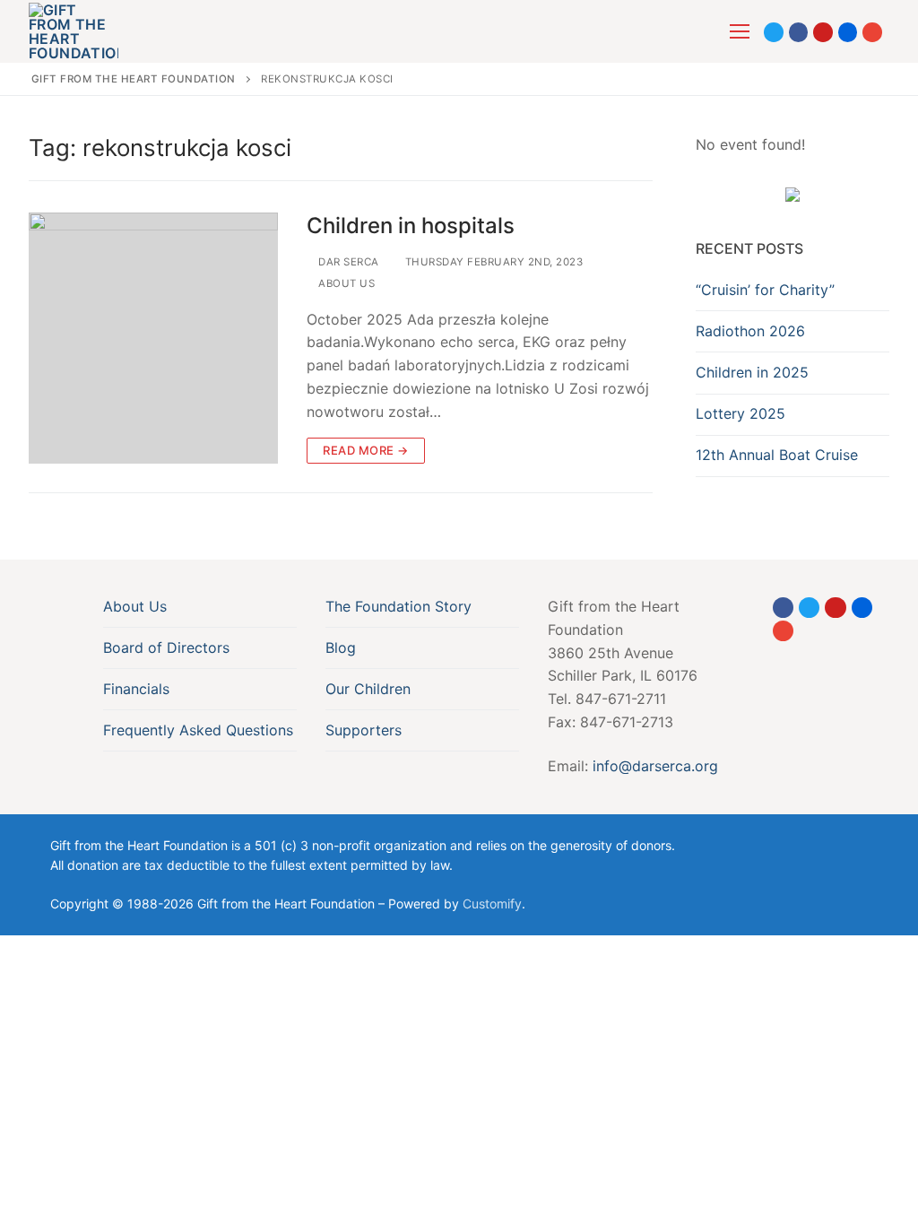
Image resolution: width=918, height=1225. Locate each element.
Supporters (363, 730)
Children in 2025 (752, 372)
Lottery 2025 (740, 413)
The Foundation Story (398, 606)
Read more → (366, 450)
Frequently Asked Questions (198, 730)
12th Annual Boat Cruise (777, 455)
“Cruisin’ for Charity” (765, 290)
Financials (136, 689)
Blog (340, 647)
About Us (345, 283)
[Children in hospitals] (153, 338)
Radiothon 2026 (750, 331)
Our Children (368, 689)
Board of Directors (166, 647)
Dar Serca (347, 262)
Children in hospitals (411, 226)
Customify (492, 903)
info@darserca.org (655, 766)
